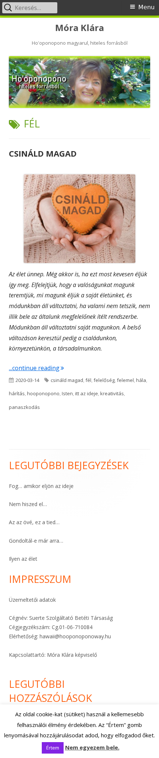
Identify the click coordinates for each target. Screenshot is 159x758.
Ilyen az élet (23, 558)
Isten (67, 393)
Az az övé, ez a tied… (34, 522)
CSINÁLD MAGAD (43, 153)
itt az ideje (86, 393)
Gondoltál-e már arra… (36, 540)
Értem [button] (52, 747)
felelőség (104, 380)
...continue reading (36, 368)
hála (141, 380)
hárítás (17, 393)
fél (88, 380)
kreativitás (112, 393)
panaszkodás (24, 407)
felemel (125, 380)
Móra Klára (79, 28)
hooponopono (43, 393)
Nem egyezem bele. (92, 747)
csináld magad (67, 380)
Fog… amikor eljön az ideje (41, 485)
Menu (146, 7)
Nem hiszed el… (28, 504)
